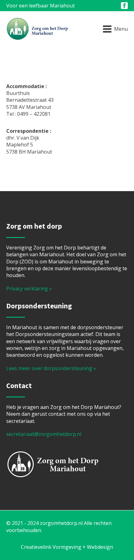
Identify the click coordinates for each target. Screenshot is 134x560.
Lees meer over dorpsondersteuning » (51, 368)
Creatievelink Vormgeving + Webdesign (67, 547)
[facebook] (124, 5)
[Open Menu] (115, 29)
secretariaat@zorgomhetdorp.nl (43, 434)
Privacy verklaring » (29, 288)
